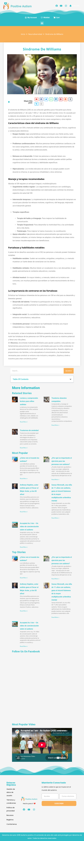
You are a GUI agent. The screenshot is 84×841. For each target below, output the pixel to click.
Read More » (24, 422)
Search (68, 371)
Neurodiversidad (35, 34)
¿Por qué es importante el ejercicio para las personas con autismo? (62, 461)
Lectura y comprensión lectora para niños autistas (29, 401)
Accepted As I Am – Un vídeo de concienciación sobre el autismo (29, 526)
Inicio (23, 34)
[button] (42, 23)
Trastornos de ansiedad (29, 430)
